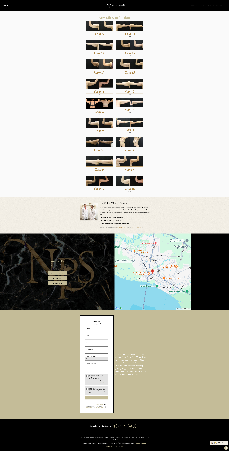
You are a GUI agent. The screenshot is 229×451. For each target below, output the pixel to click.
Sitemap (108, 446)
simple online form (137, 227)
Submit (96, 398)
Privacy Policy (101, 382)
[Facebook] (120, 426)
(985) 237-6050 (121, 227)
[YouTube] (130, 426)
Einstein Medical (141, 443)
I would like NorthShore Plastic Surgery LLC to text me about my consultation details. (97, 379)
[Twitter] (134, 426)
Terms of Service (100, 407)
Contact (223, 5)
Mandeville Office (57, 261)
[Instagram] (125, 426)
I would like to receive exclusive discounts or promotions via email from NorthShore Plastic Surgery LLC (97, 390)
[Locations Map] (152, 271)
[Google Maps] (115, 426)
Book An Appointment (198, 5)
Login (121, 446)
